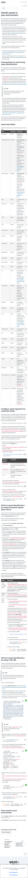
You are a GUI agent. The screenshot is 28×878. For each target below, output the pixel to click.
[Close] (26, 866)
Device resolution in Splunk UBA (15, 33)
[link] (22, 6)
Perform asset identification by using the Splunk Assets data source (14, 687)
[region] (14, 871)
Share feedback (6, 832)
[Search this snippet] (26, 700)
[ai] (24, 6)
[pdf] (26, 6)
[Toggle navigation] (25, 854)
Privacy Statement (13, 872)
